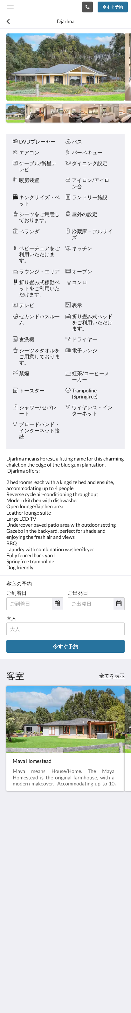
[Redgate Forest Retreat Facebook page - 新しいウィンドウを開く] (12, 887)
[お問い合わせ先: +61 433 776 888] (87, 7)
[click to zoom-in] (65, 67)
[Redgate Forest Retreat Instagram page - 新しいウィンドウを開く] (30, 887)
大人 (11, 618)
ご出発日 (78, 593)
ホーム (14, 933)
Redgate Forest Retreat (42, 7)
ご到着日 (16, 593)
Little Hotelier (48, 973)
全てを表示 (112, 675)
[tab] (65, 914)
